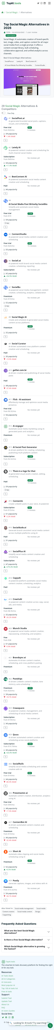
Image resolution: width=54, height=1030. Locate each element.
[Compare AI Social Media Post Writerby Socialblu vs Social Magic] (5, 227)
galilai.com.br (20, 370)
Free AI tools (7, 991)
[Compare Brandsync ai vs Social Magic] (5, 671)
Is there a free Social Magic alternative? (23, 939)
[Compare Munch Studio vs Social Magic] (5, 650)
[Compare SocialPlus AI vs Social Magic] (5, 571)
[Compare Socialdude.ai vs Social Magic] (5, 544)
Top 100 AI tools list (10, 988)
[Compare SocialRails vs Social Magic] (5, 786)
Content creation (8, 912)
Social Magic (12, 12)
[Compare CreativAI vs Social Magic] (5, 621)
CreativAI (17, 599)
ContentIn (18, 501)
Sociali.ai (16, 260)
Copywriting (7, 915)
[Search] (50, 1025)
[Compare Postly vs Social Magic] (5, 900)
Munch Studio (20, 628)
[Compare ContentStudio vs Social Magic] (5, 253)
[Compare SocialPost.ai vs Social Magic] (5, 140)
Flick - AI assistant (22, 399)
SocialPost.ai (9, 61)
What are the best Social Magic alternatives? (19, 931)
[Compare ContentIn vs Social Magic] (5, 520)
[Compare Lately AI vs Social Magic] (5, 169)
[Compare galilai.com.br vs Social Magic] (5, 392)
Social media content (24, 912)
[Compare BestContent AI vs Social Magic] (5, 193)
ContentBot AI (20, 822)
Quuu (16, 734)
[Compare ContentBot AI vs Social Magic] (5, 844)
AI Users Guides (8, 1011)
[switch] (4, 113)
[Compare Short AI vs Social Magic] (5, 873)
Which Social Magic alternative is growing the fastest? (24, 947)
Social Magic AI (19, 317)
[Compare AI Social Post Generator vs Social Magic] (5, 464)
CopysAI (17, 578)
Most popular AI (8, 985)
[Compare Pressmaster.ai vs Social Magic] (5, 815)
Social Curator (19, 343)
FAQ (3, 1007)
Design (37, 912)
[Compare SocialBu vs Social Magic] (5, 310)
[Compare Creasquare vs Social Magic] (5, 727)
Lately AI (20, 61)
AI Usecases (6, 982)
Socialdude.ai (19, 527)
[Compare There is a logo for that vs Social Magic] (5, 494)
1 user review (31, 32)
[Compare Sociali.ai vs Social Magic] (5, 280)
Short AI (17, 851)
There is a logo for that (24, 471)
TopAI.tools (10, 961)
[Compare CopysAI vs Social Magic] (5, 592)
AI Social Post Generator (25, 447)
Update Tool (7, 1001)
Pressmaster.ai (20, 793)
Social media (41, 908)
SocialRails (18, 763)
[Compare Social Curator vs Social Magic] (5, 363)
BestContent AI (31, 61)
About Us (5, 1004)
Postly (16, 880)
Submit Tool (7, 998)
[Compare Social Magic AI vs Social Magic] (5, 336)
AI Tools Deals (7, 976)
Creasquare (18, 708)
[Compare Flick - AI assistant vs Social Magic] (5, 419)
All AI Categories (8, 979)
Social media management (24, 908)
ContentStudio (40, 65)
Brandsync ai (19, 657)
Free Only (11, 113)
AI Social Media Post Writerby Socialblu (18, 65)
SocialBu (16, 287)
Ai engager (18, 426)
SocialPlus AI (19, 551)
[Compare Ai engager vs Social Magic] (5, 440)
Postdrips (17, 678)
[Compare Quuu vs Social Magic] (5, 756)
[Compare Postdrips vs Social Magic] (5, 701)
